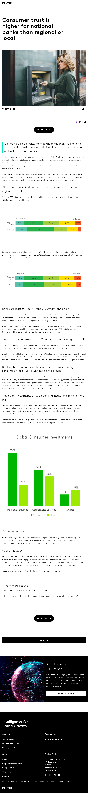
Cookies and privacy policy (60, 781)
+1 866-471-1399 (52, 770)
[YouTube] (54, 776)
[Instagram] (46, 776)
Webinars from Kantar (54, 739)
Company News (9, 768)
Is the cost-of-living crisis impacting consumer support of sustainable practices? (44, 596)
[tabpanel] (22, 743)
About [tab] (5, 754)
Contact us (6, 772)
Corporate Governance (12, 764)
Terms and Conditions (39, 781)
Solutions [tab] (6, 734)
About (5, 759)
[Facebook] (50, 776)
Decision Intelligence (11, 744)
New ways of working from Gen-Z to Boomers (29, 590)
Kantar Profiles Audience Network (47, 571)
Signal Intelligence (10, 739)
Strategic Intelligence (11, 748)
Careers (5, 776)
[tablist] (44, 752)
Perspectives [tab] (51, 734)
